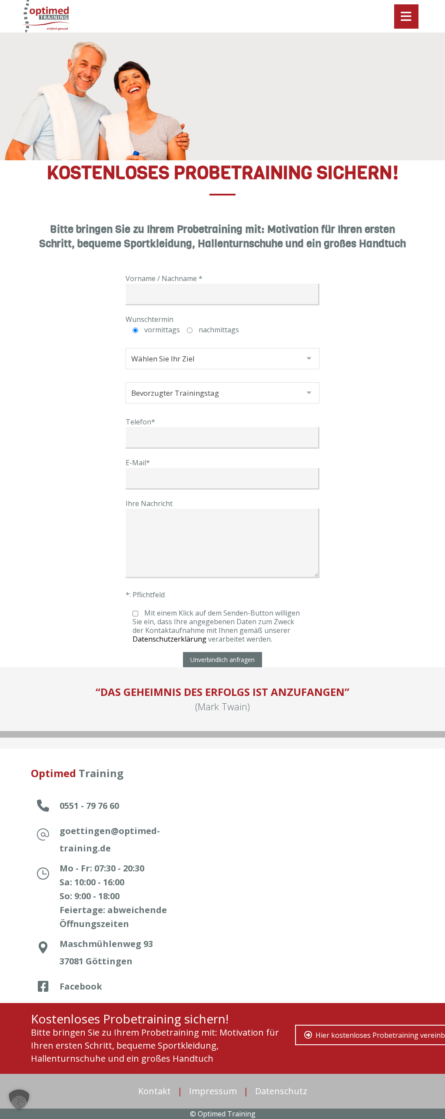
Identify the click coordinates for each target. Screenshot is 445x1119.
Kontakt (154, 1091)
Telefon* (140, 422)
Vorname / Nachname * (164, 278)
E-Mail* (138, 462)
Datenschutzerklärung (169, 639)
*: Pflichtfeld (145, 594)
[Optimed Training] (46, 16)
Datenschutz (281, 1091)
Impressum (213, 1091)
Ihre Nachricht (149, 503)
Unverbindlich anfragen (222, 660)
